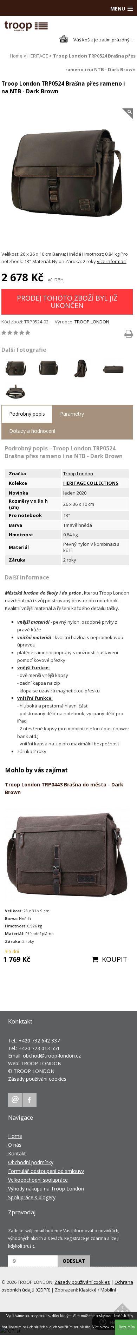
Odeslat (74, 1260)
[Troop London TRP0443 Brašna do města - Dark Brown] (67, 855)
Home (16, 56)
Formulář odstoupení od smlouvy (46, 1171)
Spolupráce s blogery (32, 1197)
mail (15, 1100)
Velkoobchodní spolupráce (38, 1179)
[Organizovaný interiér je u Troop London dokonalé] (17, 393)
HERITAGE (37, 56)
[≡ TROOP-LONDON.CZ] (26, 29)
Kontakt (17, 1153)
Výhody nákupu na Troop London (46, 1188)
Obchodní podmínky (30, 1162)
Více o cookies (103, 1326)
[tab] (27, 413)
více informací (111, 261)
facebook (29, 1100)
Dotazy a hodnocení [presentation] (32, 431)
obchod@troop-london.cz (52, 1055)
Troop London (78, 473)
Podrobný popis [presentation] (27, 413)
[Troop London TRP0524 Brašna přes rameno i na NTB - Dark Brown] (67, 175)
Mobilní (108, 1290)
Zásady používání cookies (37, 1078)
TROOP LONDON (91, 321)
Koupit (115, 959)
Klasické (88, 1290)
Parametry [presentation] (72, 413)
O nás (14, 1144)
